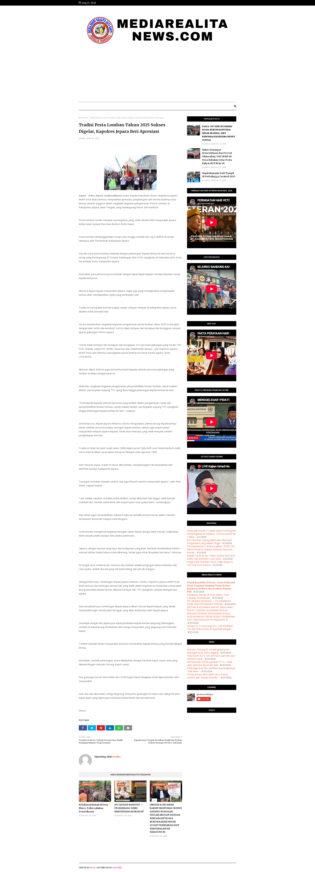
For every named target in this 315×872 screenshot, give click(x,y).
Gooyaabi (117, 867)
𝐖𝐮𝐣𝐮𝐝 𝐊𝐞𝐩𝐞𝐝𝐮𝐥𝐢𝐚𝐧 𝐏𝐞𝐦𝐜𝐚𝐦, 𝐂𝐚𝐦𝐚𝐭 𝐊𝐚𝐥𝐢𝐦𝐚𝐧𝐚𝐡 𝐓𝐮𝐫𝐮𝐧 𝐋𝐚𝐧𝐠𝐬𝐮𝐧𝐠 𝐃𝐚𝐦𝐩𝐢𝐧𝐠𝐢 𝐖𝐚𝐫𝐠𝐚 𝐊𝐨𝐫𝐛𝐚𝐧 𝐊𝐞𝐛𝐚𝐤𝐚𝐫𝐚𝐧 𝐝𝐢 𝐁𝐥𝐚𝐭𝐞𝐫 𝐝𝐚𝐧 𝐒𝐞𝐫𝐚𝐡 (211, 587)
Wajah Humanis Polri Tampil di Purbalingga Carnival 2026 (218, 175)
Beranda (83, 117)
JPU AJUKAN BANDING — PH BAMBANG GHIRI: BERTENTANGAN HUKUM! (129, 808)
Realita (116, 756)
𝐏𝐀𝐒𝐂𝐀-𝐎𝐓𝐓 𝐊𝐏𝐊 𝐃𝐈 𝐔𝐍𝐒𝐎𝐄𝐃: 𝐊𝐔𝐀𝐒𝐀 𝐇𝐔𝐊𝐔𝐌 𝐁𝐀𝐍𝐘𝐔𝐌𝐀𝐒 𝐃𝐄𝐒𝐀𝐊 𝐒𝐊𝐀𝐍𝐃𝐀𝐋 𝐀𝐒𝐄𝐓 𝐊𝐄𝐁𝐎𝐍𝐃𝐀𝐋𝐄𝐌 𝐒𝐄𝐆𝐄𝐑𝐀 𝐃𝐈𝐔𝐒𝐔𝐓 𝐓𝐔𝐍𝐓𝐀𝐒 (218, 133)
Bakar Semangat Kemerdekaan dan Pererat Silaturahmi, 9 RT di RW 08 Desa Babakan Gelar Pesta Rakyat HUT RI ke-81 (217, 156)
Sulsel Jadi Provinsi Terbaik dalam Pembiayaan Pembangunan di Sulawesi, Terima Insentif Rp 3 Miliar (211, 533)
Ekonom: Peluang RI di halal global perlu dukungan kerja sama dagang (208, 651)
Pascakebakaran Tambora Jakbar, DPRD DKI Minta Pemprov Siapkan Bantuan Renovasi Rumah (211, 549)
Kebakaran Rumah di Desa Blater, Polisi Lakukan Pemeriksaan (93, 808)
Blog (92, 867)
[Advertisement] (157, 75)
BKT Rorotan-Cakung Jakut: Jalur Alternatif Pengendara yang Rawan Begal (209, 541)
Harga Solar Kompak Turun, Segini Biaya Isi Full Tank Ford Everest (210, 563)
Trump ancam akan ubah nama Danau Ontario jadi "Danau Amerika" (207, 676)
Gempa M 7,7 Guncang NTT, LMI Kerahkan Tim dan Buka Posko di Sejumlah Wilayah (210, 627)
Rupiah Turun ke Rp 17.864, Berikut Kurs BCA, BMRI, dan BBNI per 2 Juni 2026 (211, 557)
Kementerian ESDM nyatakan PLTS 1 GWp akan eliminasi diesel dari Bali (209, 663)
